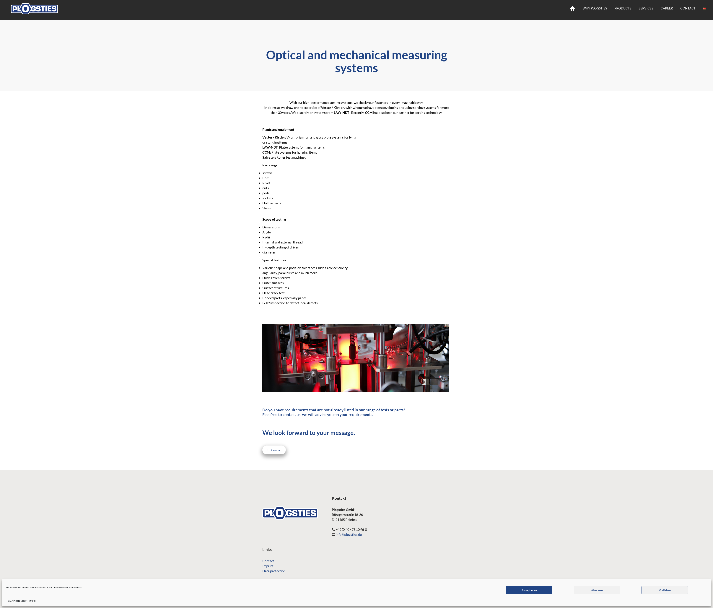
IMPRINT (34, 600)
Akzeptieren (529, 590)
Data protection (274, 571)
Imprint (268, 566)
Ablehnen (597, 590)
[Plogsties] (34, 8)
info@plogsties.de (349, 534)
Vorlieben (665, 590)
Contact (268, 561)
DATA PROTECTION (17, 600)
